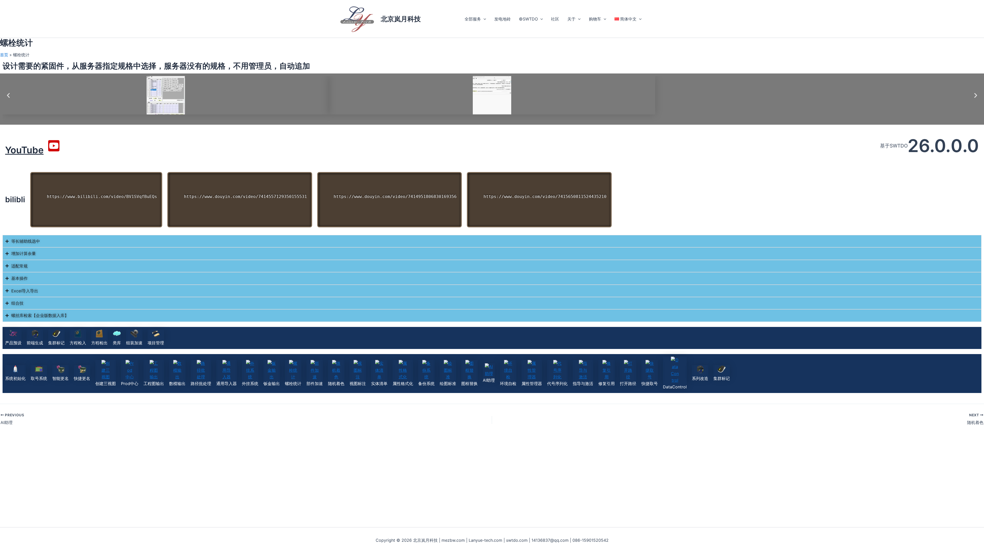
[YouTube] (53, 145)
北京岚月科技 (401, 19)
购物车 (595, 19)
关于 (571, 19)
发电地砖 (502, 19)
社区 (555, 19)
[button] (483, 19)
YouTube (24, 150)
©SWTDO (528, 19)
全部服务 (473, 19)
